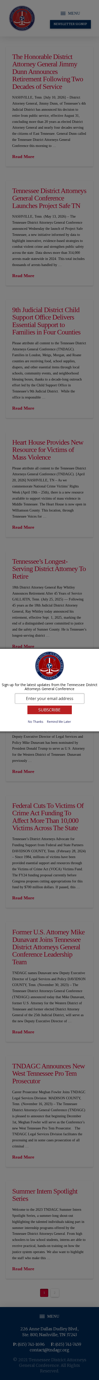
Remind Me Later (59, 722)
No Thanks (35, 722)
